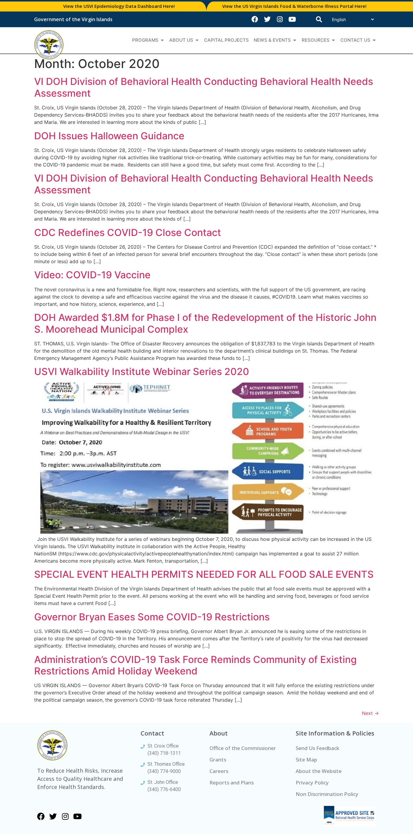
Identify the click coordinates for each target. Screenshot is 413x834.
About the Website (319, 771)
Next (370, 713)
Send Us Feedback (317, 748)
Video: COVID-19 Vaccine (92, 275)
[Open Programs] (162, 40)
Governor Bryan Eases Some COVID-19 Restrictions (152, 617)
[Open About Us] (197, 40)
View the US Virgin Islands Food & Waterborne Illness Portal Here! (294, 6)
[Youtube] (292, 19)
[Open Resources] (333, 40)
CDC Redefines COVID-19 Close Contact (127, 232)
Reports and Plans (232, 782)
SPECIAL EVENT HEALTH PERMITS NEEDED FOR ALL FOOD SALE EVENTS (204, 574)
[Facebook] (255, 19)
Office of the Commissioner (243, 748)
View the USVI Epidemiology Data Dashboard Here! (119, 6)
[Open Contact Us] (374, 40)
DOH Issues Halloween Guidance (109, 136)
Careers (219, 771)
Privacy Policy (312, 782)
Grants (218, 759)
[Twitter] (267, 19)
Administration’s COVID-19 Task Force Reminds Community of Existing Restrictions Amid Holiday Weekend (195, 665)
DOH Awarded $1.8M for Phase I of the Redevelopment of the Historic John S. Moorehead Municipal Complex (205, 323)
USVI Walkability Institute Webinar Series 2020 (141, 371)
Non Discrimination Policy (327, 793)
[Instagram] (279, 19)
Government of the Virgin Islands (73, 19)
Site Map (306, 759)
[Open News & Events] (294, 40)
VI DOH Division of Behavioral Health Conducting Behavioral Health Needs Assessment (203, 87)
